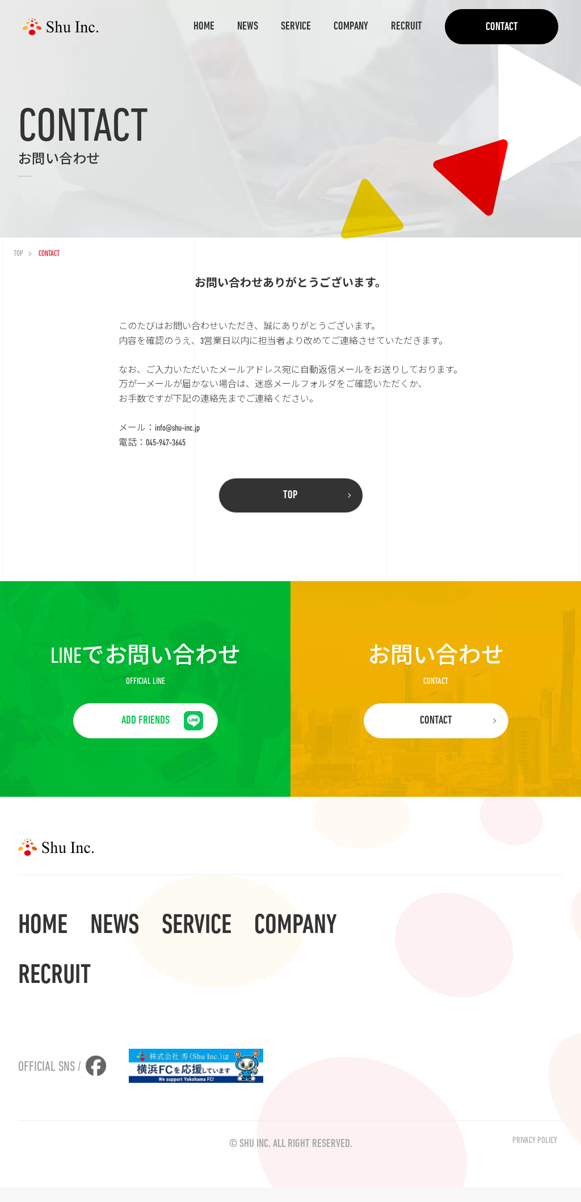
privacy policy (534, 1140)
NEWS (247, 26)
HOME (203, 26)
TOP (18, 254)
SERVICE (296, 26)
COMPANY (351, 26)
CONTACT (502, 27)
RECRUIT (406, 26)
